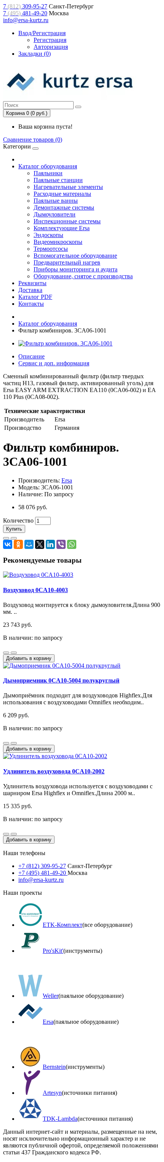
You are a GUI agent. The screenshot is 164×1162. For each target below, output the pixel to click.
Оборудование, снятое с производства (83, 276)
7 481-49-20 (25, 13)
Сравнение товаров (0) (32, 139)
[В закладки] (6, 538)
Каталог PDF (35, 297)
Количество (18, 520)
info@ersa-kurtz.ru (25, 20)
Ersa (66, 480)
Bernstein (54, 1067)
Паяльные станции (58, 180)
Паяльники (48, 173)
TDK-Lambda (60, 1118)
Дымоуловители (55, 214)
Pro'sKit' (53, 950)
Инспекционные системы (67, 221)
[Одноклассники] (18, 544)
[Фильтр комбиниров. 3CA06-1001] (65, 343)
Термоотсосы (51, 248)
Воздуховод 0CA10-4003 (35, 590)
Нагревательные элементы (68, 187)
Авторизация (51, 47)
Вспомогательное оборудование (75, 255)
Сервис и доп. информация (53, 363)
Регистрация (50, 40)
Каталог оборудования (47, 166)
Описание (31, 356)
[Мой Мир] (29, 544)
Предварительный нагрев (67, 262)
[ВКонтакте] (7, 544)
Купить (14, 529)
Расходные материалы (62, 193)
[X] (39, 544)
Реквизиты (32, 283)
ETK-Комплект (62, 925)
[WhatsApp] (71, 544)
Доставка (30, 290)
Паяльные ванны (56, 200)
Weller (50, 996)
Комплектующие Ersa (62, 228)
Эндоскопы (48, 235)
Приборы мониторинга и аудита (75, 269)
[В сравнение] (14, 538)
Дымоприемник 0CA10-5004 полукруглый (61, 680)
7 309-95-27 (25, 6)
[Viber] (61, 544)
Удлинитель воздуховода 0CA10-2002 (54, 771)
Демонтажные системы (64, 207)
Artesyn (52, 1092)
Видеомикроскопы (58, 242)
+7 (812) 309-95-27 (42, 866)
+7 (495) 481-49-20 (43, 873)
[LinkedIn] (50, 544)
